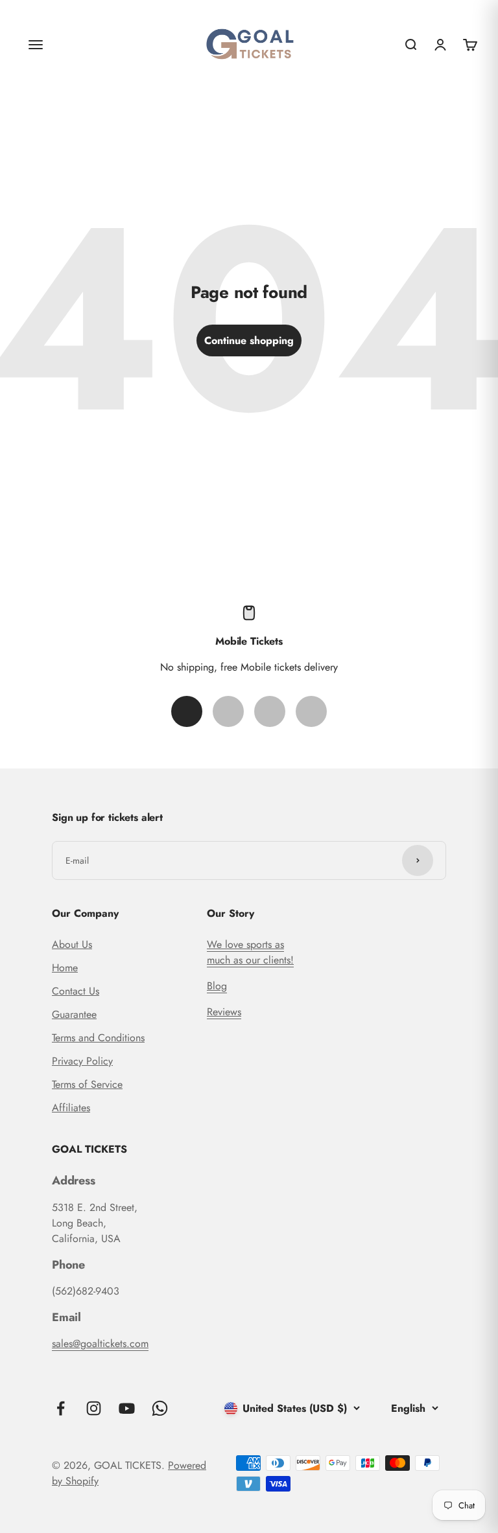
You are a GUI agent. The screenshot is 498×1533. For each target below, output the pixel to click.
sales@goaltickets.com (100, 1343)
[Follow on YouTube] (127, 1408)
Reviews (224, 1011)
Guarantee (74, 1014)
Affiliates (71, 1107)
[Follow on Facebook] (60, 1408)
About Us (72, 944)
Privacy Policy (82, 1061)
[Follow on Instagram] (93, 1408)
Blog (217, 985)
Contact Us (75, 991)
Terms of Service (87, 1084)
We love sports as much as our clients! (250, 952)
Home (65, 967)
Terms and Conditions (98, 1037)
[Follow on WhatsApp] (160, 1408)
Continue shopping (249, 340)
